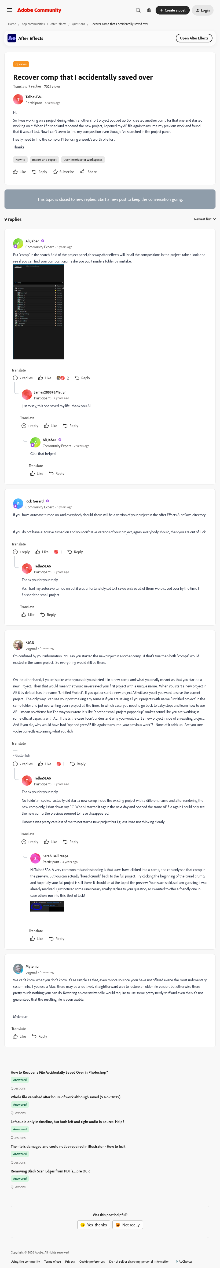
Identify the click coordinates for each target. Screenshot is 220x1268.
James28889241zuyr (50, 392)
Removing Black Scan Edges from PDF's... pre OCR (50, 1171)
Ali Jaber (32, 241)
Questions (78, 24)
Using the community (25, 1261)
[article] (109, 310)
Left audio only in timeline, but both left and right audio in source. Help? (67, 1121)
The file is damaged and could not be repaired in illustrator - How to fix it (68, 1146)
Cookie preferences (92, 1261)
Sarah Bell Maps (55, 856)
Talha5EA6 (33, 96)
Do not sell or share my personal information (139, 1261)
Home (12, 24)
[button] (9, 11)
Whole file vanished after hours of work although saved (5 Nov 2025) (65, 1097)
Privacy (70, 1261)
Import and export (44, 160)
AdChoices (186, 1261)
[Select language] (149, 10)
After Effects (58, 24)
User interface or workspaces (83, 160)
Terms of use (52, 1261)
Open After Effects (194, 38)
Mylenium (33, 966)
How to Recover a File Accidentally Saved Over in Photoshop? (59, 1072)
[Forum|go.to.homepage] (39, 10)
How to (20, 160)
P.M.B (29, 642)
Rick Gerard (34, 501)
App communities (33, 24)
